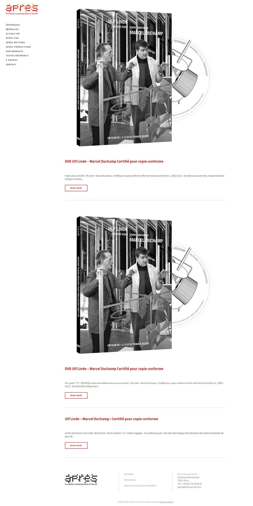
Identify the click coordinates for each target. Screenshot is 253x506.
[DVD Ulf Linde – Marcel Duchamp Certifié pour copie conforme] (145, 77)
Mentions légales (166, 502)
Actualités (128, 474)
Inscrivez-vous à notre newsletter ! (140, 485)
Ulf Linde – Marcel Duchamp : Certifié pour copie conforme (111, 418)
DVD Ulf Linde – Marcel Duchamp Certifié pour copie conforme (114, 161)
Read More (76, 188)
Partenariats (129, 479)
